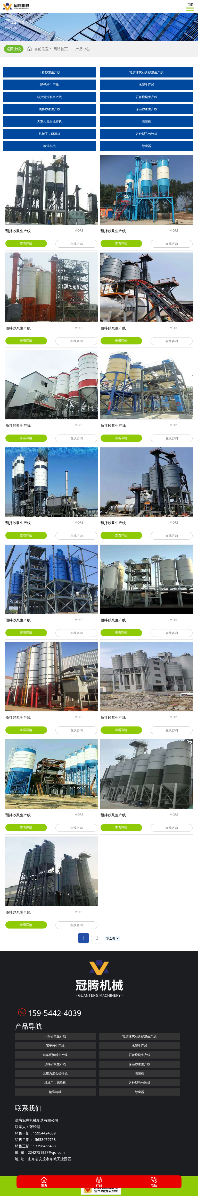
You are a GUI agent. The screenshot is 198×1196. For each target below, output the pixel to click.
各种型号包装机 (146, 134)
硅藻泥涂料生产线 (49, 97)
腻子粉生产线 (49, 84)
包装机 (146, 121)
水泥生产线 (146, 84)
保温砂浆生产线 (146, 109)
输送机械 (49, 146)
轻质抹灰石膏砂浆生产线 (146, 72)
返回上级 (13, 48)
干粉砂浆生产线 (49, 72)
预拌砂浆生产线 (49, 109)
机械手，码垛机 (49, 134)
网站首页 (60, 48)
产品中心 (82, 48)
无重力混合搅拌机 (49, 121)
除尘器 (146, 146)
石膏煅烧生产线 (146, 97)
